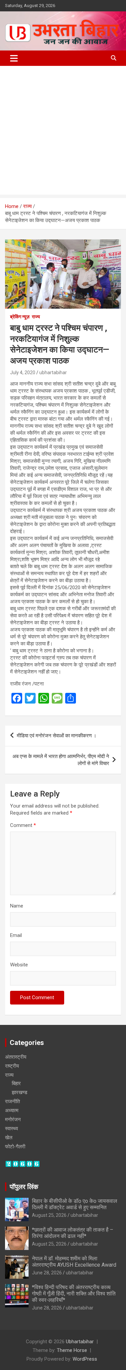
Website (19, 965)
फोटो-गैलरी (15, 1147)
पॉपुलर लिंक (24, 1187)
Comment (23, 825)
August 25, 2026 (49, 1215)
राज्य (36, 316)
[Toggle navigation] (14, 58)
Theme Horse (72, 1350)
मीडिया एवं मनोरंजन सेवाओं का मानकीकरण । (56, 736)
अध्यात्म (11, 1111)
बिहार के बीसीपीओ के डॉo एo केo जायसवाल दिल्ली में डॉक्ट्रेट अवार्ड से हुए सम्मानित (74, 1204)
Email (16, 935)
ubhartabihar (53, 372)
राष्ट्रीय (12, 1066)
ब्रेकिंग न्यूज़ (20, 316)
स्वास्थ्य (11, 1129)
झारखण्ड (19, 1092)
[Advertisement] (63, 132)
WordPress (85, 1359)
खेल (8, 1138)
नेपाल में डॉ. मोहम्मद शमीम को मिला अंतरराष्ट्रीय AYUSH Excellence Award (74, 1261)
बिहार (16, 1083)
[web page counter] (22, 1164)
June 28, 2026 (47, 1272)
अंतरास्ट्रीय (15, 1057)
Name (16, 906)
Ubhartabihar (80, 1342)
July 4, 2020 (22, 372)
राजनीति (12, 1101)
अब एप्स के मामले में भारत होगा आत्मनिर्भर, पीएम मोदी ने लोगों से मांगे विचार (60, 759)
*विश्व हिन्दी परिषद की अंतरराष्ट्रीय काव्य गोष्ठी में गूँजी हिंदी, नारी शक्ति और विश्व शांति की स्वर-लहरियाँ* (74, 1293)
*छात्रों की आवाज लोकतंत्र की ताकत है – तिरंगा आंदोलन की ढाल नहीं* (72, 1233)
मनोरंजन (13, 1120)
